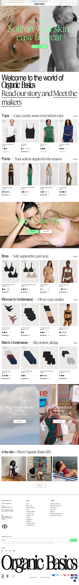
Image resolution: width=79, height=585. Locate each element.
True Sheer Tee (43, 144)
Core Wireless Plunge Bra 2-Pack (28, 284)
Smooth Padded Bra (44, 284)
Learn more (19, 421)
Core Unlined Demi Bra (64, 284)
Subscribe (73, 540)
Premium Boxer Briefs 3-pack (46, 371)
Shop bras (33, 231)
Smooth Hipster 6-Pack (45, 328)
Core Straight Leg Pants (7, 187)
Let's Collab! (53, 509)
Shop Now (75, 116)
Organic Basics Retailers (55, 515)
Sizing (27, 509)
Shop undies (46, 231)
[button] (3, 4)
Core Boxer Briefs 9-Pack (26, 371)
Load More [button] (39, 485)
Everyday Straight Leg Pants (46, 187)
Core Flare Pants (63, 187)
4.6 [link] (29, 151)
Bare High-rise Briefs (64, 328)
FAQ (27, 504)
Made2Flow (28, 521)
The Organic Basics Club (55, 505)
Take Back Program (30, 523)
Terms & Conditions (33, 577)
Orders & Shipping (30, 507)
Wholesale (52, 511)
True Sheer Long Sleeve (64, 144)
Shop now (31, 42)
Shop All (75, 299)
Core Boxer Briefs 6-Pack (64, 371)
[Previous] (4, 134)
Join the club (48, 42)
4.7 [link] (10, 292)
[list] (39, 137)
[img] (21, 151)
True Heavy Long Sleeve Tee (8, 144)
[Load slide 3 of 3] (42, 69)
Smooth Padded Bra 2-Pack (8, 284)
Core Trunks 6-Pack (6, 371)
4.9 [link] (29, 378)
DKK (60, 4)
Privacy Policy (51, 543)
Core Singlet (23, 144)
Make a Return (29, 505)
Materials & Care (30, 515)
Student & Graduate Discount (56, 513)
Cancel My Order (30, 513)
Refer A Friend (53, 507)
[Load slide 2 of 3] (39, 69)
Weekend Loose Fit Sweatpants (28, 187)
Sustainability (29, 519)
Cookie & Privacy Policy (45, 577)
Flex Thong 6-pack (6, 328)
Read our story (21, 93)
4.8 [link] (48, 195)
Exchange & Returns (30, 511)
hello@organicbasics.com (7, 507)
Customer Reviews (30, 525)
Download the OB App (55, 504)
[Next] (75, 134)
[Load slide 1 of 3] (37, 69)
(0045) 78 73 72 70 (9, 510)
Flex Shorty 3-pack (25, 328)
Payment (28, 517)
